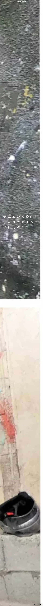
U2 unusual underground (21, 1)
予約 (41, 1)
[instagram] (37, 604)
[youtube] (34, 604)
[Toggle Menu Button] (2, 1)
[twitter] (40, 604)
